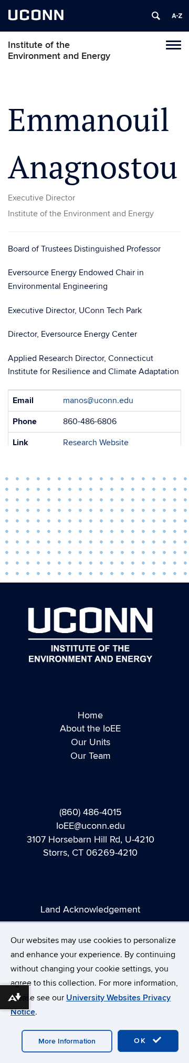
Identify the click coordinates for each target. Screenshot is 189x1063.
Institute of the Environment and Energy (59, 50)
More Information (67, 1041)
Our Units (90, 742)
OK (142, 1040)
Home (90, 715)
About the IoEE (90, 728)
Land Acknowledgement (90, 909)
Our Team (90, 755)
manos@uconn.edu (98, 400)
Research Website (96, 442)
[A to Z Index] (177, 15)
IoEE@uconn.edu (90, 825)
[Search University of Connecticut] (156, 15)
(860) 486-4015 (90, 812)
